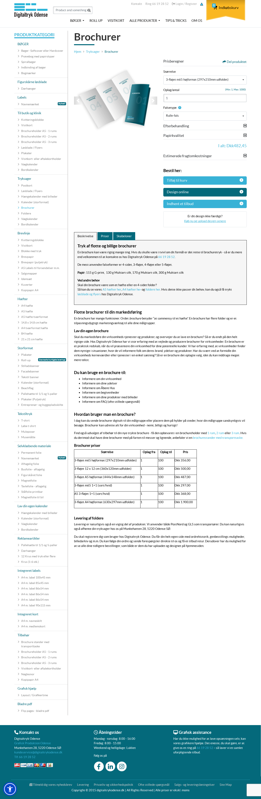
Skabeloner (124, 236)
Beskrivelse (85, 236)
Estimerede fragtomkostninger (187, 156)
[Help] (179, 107)
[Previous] (78, 101)
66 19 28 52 (166, 257)
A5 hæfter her (112, 289)
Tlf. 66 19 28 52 (24, 757)
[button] (10, 789)
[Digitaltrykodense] (31, 13)
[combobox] (205, 80)
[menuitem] (77, 21)
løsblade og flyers (89, 294)
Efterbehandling (176, 126)
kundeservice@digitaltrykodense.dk (38, 752)
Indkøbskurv (226, 7)
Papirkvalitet (173, 135)
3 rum (235, 433)
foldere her (153, 289)
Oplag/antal (171, 90)
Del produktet (237, 62)
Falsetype (170, 107)
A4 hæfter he (131, 289)
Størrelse (169, 71)
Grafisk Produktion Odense (32, 743)
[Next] (153, 101)
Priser (105, 236)
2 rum (220, 433)
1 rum (211, 433)
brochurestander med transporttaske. (218, 437)
